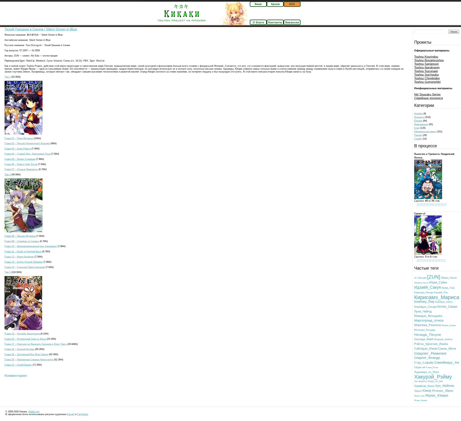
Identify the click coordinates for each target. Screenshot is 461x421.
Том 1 (8, 77)
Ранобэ (418, 135)
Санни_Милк (447, 348)
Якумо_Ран (419, 396)
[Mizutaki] (422, 278)
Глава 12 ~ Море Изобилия (19, 256)
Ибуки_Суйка (438, 282)
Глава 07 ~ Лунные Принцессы (21, 169)
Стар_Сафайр (423, 362)
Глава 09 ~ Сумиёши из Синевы (22, 241)
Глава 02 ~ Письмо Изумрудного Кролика (27, 143)
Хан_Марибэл (420, 381)
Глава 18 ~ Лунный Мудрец (19, 349)
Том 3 (8, 272)
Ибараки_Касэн (421, 283)
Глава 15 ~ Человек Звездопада (23, 333)
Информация (421, 124)
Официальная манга (425, 131)
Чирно (418, 390)
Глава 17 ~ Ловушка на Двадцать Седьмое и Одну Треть (36, 344)
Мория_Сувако (449, 325)
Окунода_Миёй (423, 339)
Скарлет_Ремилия (430, 353)
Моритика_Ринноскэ (427, 325)
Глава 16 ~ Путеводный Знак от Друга (25, 339)
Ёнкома (418, 120)
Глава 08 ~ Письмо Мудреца (20, 236)
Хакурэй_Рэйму (433, 377)
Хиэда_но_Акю (435, 381)
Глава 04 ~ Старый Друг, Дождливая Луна (27, 154)
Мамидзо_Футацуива (428, 315)
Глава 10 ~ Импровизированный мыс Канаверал (31, 246)
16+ (415, 278)
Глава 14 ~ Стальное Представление (25, 267)
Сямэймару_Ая (446, 362)
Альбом (418, 113)
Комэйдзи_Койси (443, 302)
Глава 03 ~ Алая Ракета (18, 148)
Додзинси (419, 117)
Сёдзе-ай (419, 367)
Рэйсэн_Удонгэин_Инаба (431, 343)
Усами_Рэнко (432, 367)
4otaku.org (33, 411)
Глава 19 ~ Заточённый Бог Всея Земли (26, 354)
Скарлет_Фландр (427, 357)
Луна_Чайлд (423, 311)
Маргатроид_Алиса (429, 320)
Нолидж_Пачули (427, 334)
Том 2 (8, 174)
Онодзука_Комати (443, 339)
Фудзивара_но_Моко (426, 371)
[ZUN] (433, 277)
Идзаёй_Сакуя (427, 287)
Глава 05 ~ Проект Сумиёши (20, 159)
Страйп (418, 138)
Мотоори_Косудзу (424, 329)
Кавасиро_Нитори (423, 292)
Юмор (426, 390)
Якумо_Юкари (436, 395)
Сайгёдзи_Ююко (425, 348)
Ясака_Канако (420, 400)
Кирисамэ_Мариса (436, 297)
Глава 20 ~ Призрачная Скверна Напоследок (29, 359)
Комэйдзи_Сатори (425, 306)
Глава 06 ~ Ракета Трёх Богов (21, 164)
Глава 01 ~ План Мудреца (19, 138)
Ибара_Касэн (449, 277)
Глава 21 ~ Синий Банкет (18, 364)
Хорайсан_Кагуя (424, 385)
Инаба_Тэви (448, 287)
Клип (417, 128)
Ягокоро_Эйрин (442, 390)
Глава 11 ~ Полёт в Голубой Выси (23, 251)
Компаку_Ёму (424, 301)
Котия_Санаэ (447, 306)
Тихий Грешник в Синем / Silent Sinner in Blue (41, 29)
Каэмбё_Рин (441, 292)
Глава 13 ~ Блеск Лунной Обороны (24, 262)
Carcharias (82, 414)
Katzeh (70, 414)
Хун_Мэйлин (444, 386)
